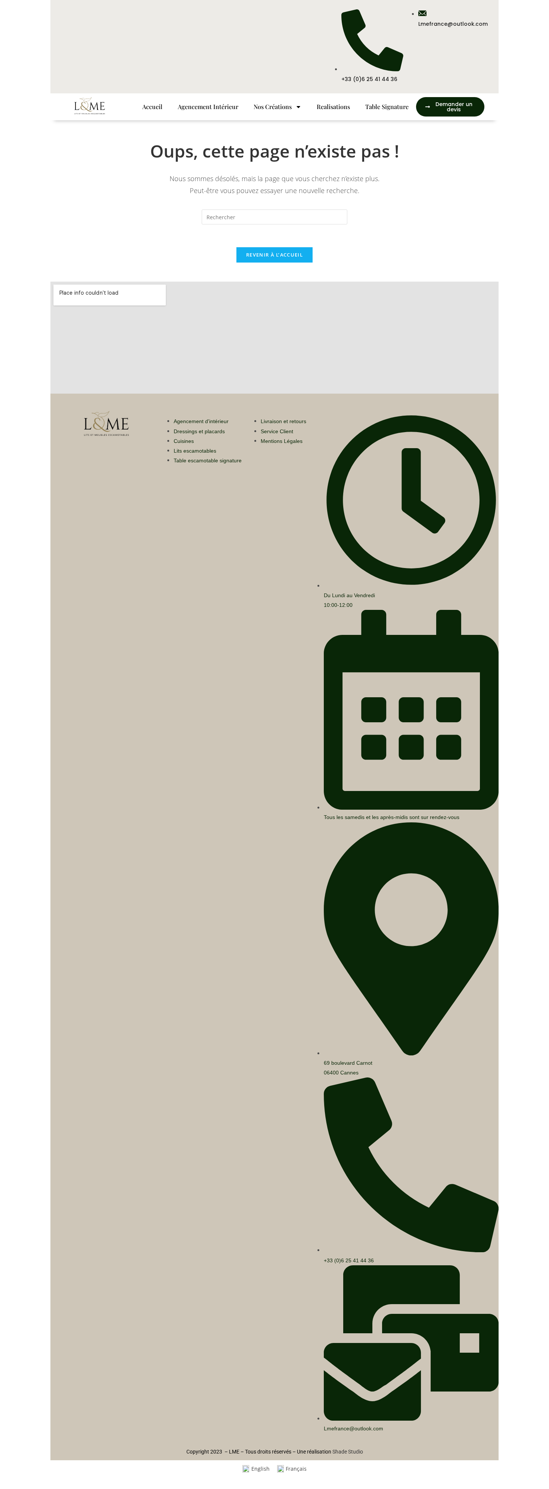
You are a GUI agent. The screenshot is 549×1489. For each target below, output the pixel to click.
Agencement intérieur (208, 107)
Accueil (152, 107)
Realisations (333, 107)
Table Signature (387, 107)
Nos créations (273, 107)
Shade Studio (347, 1452)
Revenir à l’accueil (274, 254)
